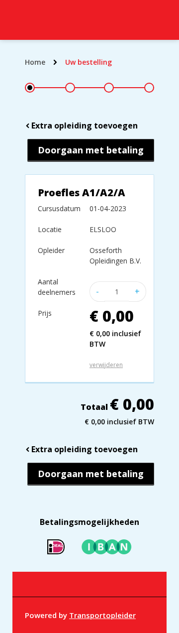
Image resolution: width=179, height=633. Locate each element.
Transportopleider (102, 615)
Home (35, 62)
